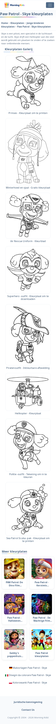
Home (5, 23)
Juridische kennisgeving (28, 702)
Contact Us (28, 709)
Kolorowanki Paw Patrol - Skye (30, 682)
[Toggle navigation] (50, 5)
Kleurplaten (17, 23)
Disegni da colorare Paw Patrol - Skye (30, 675)
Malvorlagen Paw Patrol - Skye (30, 667)
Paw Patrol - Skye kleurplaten (34, 26)
